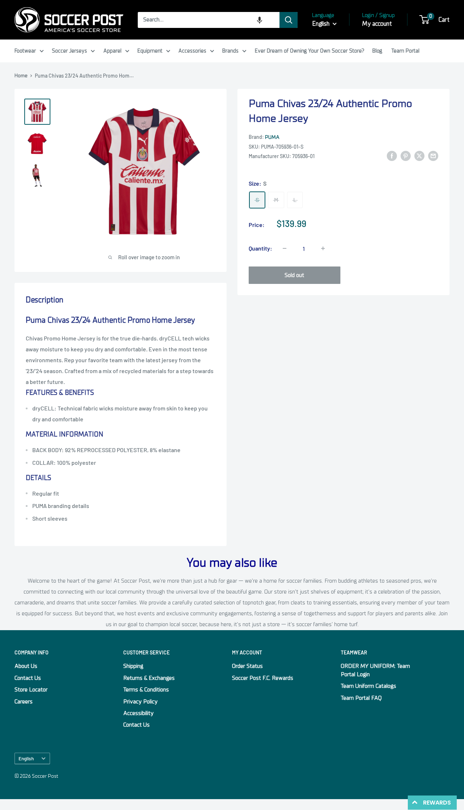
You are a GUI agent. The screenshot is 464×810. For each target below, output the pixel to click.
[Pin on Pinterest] (406, 155)
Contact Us (27, 678)
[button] (259, 20)
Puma (272, 137)
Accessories (192, 50)
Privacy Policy (140, 701)
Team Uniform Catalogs (368, 686)
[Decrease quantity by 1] (284, 248)
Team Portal (405, 50)
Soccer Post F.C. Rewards (262, 678)
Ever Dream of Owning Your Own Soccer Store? (309, 50)
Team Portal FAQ (361, 698)
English (26, 758)
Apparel (112, 50)
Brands (230, 50)
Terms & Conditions (146, 689)
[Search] (288, 20)
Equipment (149, 50)
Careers (23, 701)
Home (21, 76)
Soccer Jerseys (69, 50)
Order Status (247, 666)
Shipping (133, 666)
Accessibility (138, 713)
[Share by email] (433, 155)
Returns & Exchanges (149, 678)
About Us (25, 666)
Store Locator (30, 689)
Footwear (25, 50)
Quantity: (260, 248)
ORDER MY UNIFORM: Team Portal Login (375, 670)
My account (377, 23)
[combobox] (208, 20)
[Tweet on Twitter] (419, 155)
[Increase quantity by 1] (323, 248)
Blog (377, 50)
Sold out (294, 275)
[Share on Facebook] (392, 155)
